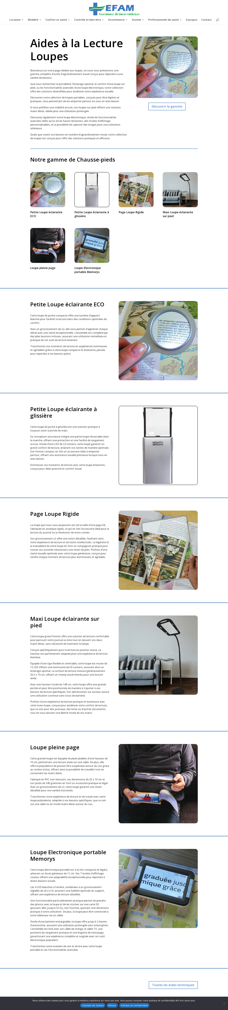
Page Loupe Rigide (131, 212)
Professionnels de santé (163, 20)
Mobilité (33, 20)
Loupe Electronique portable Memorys (87, 270)
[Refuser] (224, 1003)
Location (15, 20)
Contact (206, 20)
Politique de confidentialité (134, 1005)
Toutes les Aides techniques (173, 985)
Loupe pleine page (42, 268)
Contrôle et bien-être (87, 20)
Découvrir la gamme (167, 106)
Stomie (136, 20)
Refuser (112, 1005)
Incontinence (116, 20)
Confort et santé (56, 20)
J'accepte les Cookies (93, 1005)
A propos (191, 20)
